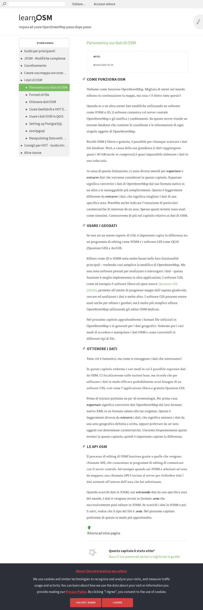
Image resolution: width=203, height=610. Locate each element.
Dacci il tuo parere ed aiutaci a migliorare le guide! (144, 556)
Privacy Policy (76, 592)
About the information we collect (101, 571)
